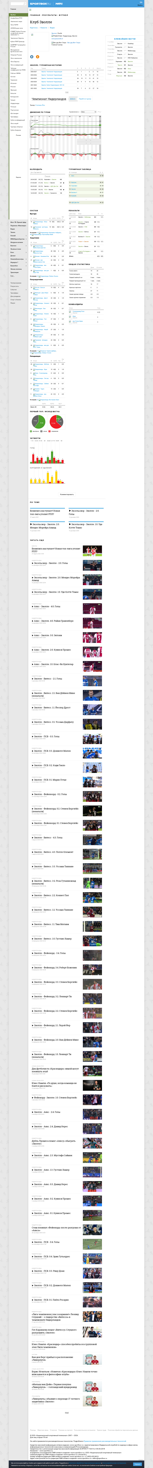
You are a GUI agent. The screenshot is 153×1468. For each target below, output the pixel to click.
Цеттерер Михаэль (40, 228)
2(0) (54, 256)
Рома (19, 207)
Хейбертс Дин (37, 337)
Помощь (33, 1430)
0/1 (63, 303)
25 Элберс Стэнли (40, 353)
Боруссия (19, 188)
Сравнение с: (74, 112)
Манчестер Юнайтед (24, 194)
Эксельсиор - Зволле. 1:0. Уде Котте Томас (85, 526)
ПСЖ (24, 201)
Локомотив (24, 152)
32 (51, 256)
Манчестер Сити (19, 194)
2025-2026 (34, 75)
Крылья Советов (19, 152)
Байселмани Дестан (39, 248)
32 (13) (37, 186)
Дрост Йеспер (40, 299)
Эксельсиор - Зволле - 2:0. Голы (84, 512)
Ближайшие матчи (125, 39)
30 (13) (37, 179)
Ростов (19, 159)
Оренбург (13, 159)
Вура (45, 369)
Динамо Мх (13, 146)
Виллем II (74, 192)
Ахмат (19, 139)
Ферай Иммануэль (40, 330)
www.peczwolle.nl (57, 39)
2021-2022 (34, 85)
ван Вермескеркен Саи (39, 261)
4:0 (95, 222)
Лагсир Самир (41, 379)
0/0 (63, 222)
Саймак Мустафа (41, 384)
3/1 (63, 265)
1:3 (95, 236)
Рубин (13, 165)
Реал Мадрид (13, 207)
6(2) (54, 373)
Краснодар (13, 152)
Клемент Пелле (41, 304)
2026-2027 (34, 71)
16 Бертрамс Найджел (49, 232)
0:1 (61, 186)
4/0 (63, 251)
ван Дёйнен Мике (39, 395)
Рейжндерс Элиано (39, 326)
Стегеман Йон (40, 105)
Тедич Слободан (38, 390)
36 (93, 81)
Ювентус (19, 214)
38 (102, 189)
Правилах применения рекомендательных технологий (105, 1441)
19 (50, 227)
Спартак (19, 165)
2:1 (61, 183)
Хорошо (137, 1464)
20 (31, 345)
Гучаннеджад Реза (40, 374)
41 (93, 78)
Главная (13, 9)
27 (93, 88)
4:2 (61, 189)
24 (51, 265)
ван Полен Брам (39, 266)
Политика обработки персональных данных (123, 1430)
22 (102, 202)
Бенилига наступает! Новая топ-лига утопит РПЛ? (45, 512)
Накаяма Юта (44, 256)
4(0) (54, 265)
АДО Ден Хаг (75, 202)
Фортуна (73, 182)
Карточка (34, 28)
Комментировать (67, 494)
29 (51, 324)
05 (72, 227)
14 (97, 71)
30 (102, 196)
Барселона (13, 188)
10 (85, 75)
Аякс (72, 176)
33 (31, 270)
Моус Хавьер (40, 222)
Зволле (54, 33)
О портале (53, 1430)
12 (97, 81)
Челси (24, 207)
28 (51, 251)
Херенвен (74, 186)
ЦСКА (19, 172)
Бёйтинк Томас (41, 365)
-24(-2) (59, 222)
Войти (140, 5)
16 (89, 81)
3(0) (54, 314)
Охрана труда (101, 1430)
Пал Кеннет (39, 320)
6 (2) (98, 312)
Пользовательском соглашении (114, 1463)
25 (31, 329)
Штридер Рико (40, 341)
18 (97, 88)
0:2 (61, 179)
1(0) (54, 378)
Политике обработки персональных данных (85, 1463)
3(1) (54, 394)
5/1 (63, 308)
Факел (24, 165)
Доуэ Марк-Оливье (41, 293)
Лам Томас (39, 309)
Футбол (13, 15)
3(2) (54, 308)
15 (89, 75)
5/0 (63, 335)
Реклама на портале (65, 1430)
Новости (43, 28)
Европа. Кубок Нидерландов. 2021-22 (52, 85)
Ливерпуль (13, 194)
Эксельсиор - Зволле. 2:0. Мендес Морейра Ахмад (45, 526)
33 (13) (37, 189)
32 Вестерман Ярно (48, 400)
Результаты (49, 15)
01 (72, 217)
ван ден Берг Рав (41, 271)
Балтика (24, 139)
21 (89, 88)
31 (102, 192)
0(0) (53, 222)
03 (72, 222)
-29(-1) (59, 227)
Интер (24, 188)
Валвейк (73, 196)
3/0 (63, 246)
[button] (50, 99)
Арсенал (13, 181)
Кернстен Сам (37, 253)
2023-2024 (34, 81)
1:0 (61, 193)
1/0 (63, 293)
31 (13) (37, 183)
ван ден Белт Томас (41, 346)
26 (51, 308)
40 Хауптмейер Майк (41, 234)
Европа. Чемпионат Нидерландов (51, 71)
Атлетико (19, 181)
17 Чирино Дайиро (46, 351)
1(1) (102, 217)
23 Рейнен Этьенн (47, 276)
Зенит (24, 146)
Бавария (24, 181)
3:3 (95, 241)
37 (93, 75)
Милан (13, 201)
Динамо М (19, 146)
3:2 (95, 251)
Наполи (19, 201)
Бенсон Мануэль (39, 288)
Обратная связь (42, 1430)
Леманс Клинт (41, 314)
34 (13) (37, 193)
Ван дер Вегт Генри (73, 42)
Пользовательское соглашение (84, 1430)
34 (78, 75)
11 (85, 78)
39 (102, 186)
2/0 (63, 256)
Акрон (13, 139)
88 (102, 176)
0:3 (95, 227)
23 (51, 303)
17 (31, 246)
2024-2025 (34, 78)
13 (89, 78)
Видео (52, 28)
